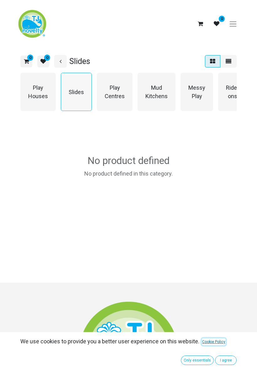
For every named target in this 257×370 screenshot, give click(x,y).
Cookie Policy (213, 342)
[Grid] (213, 61)
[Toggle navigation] (233, 24)
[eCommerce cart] (200, 24)
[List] (228, 61)
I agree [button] (226, 360)
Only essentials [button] (197, 360)
